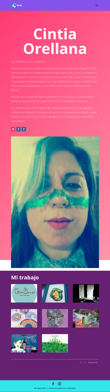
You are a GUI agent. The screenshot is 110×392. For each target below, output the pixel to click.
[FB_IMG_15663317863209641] (24, 352)
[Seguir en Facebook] (18, 129)
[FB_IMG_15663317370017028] (86, 302)
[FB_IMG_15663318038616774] (55, 352)
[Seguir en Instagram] (13, 129)
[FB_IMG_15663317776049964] (86, 327)
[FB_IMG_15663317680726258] (55, 327)
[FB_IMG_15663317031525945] (24, 302)
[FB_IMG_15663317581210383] (24, 327)
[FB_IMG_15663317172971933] (55, 302)
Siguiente (93, 362)
